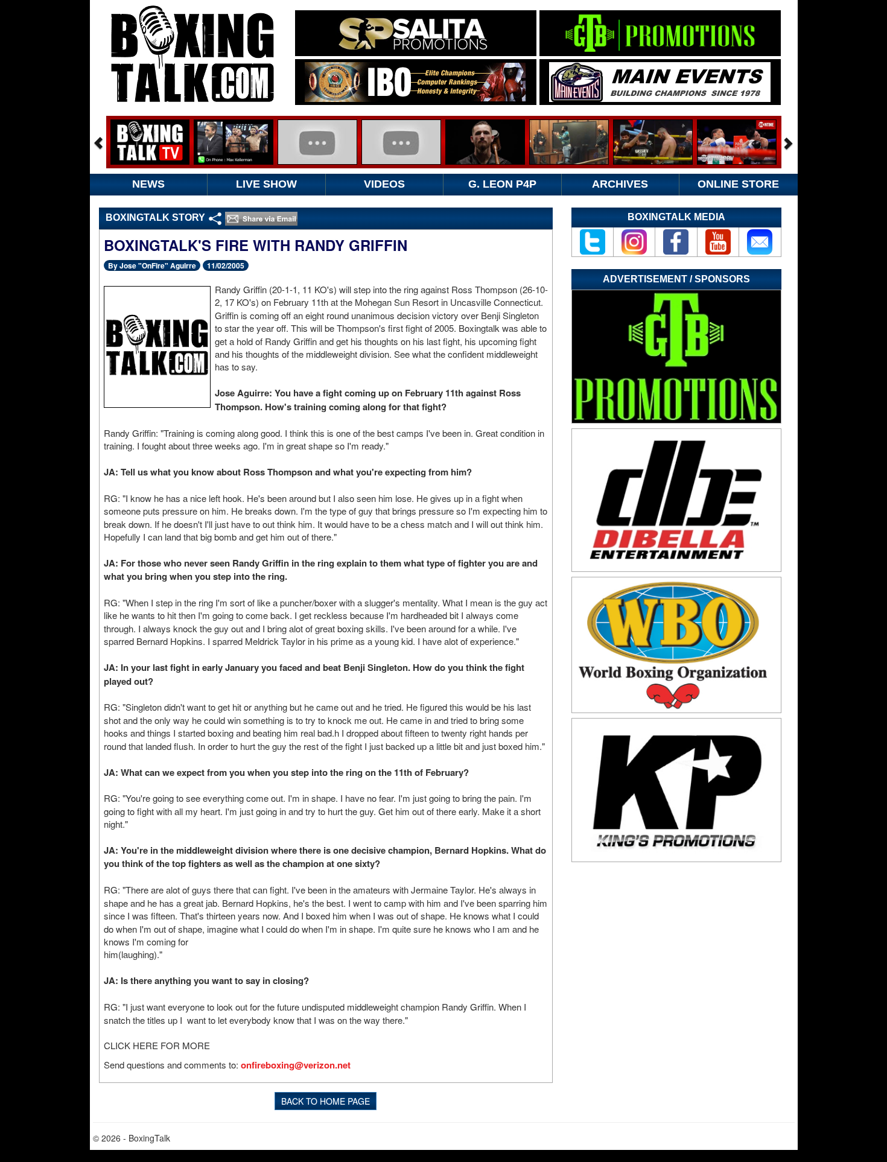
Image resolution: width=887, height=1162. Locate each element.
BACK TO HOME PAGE (325, 1101)
